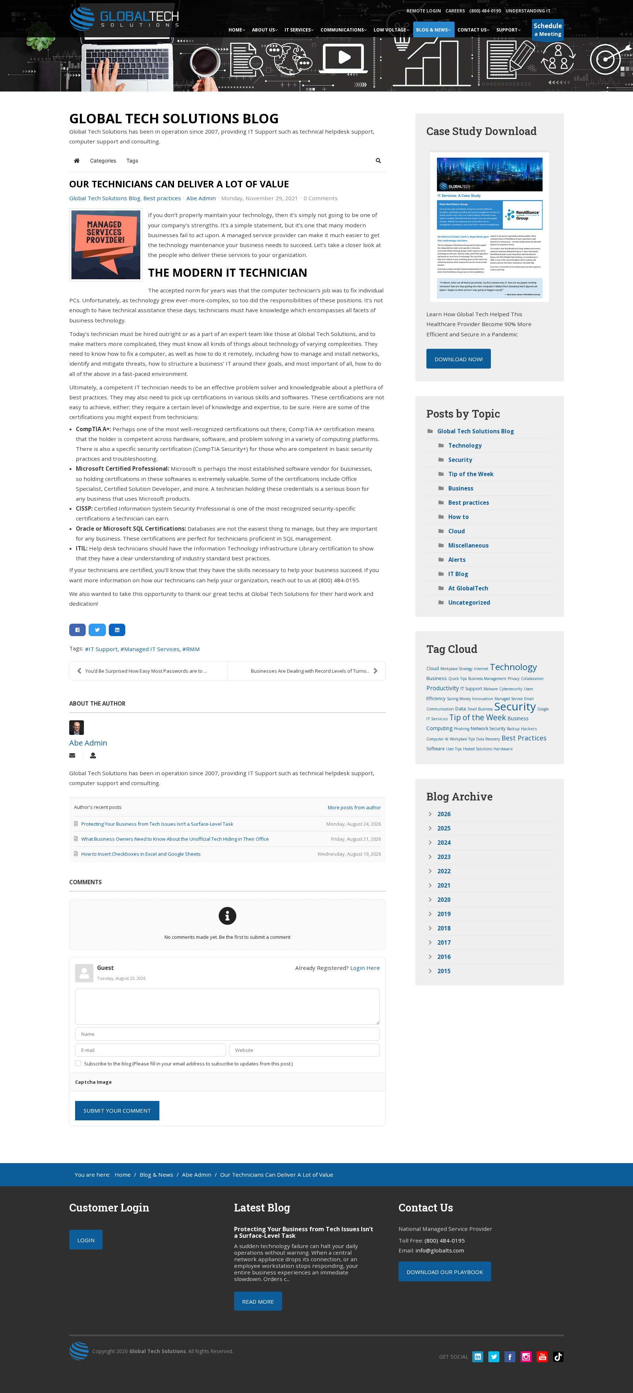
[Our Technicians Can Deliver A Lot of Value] (105, 244)
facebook (509, 1356)
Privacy (513, 678)
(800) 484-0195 (485, 11)
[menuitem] (237, 29)
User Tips (454, 748)
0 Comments (321, 198)
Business (460, 488)
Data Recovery (488, 739)
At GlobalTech (468, 588)
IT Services (437, 718)
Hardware (503, 748)
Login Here (365, 967)
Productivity (442, 688)
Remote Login (424, 11)
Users (528, 688)
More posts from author (354, 807)
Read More (258, 1301)
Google (543, 709)
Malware (491, 688)
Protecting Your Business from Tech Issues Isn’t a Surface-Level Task (303, 1232)
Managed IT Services (151, 649)
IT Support (103, 649)
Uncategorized (469, 602)
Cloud (456, 531)
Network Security (488, 728)
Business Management (487, 678)
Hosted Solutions (477, 748)
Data (460, 708)
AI (446, 739)
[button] (378, 161)
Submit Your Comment (117, 1110)
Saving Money (459, 698)
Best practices (162, 198)
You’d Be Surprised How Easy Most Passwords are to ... (146, 671)
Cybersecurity (510, 688)
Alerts (457, 559)
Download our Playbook (445, 1272)
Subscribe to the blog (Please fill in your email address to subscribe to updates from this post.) (188, 1064)
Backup (513, 728)
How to (458, 516)
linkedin (477, 1356)
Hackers (529, 728)
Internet (481, 668)
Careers (455, 11)
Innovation (482, 698)
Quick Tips (457, 678)
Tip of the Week (470, 474)
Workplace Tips (462, 739)
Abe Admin (201, 198)
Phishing (461, 728)
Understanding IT (528, 11)
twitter (493, 1356)
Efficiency (435, 698)
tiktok (558, 1356)
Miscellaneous (468, 545)
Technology (465, 445)
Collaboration (532, 678)
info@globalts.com (439, 1250)
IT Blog (458, 574)
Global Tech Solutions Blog (104, 198)
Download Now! (458, 359)
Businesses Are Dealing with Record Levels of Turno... (310, 671)
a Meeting (548, 29)
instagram (526, 1356)
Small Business (480, 709)
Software (435, 749)
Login (86, 1240)
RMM (193, 649)
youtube (542, 1356)
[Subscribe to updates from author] (72, 755)
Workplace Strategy (456, 668)
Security (460, 459)
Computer (435, 739)
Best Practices (524, 737)
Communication (440, 709)
